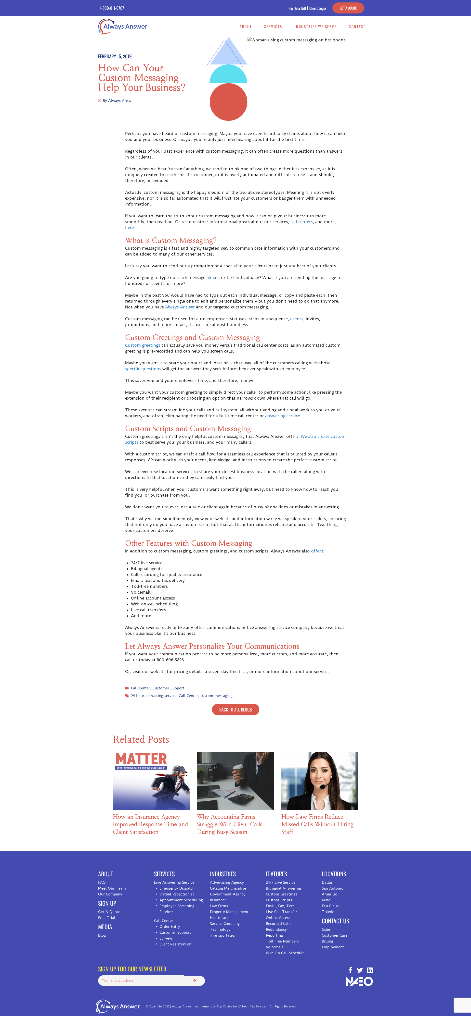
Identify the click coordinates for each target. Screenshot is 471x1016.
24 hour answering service (153, 696)
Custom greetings (142, 345)
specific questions (143, 368)
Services (273, 26)
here (129, 227)
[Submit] (194, 981)
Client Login (317, 8)
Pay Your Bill (297, 8)
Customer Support (168, 688)
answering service (282, 415)
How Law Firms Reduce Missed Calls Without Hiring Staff (317, 824)
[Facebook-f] (350, 970)
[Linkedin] (370, 970)
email (213, 277)
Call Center (140, 688)
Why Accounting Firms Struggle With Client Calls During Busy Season (229, 824)
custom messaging (216, 696)
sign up (107, 903)
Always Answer (180, 307)
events (296, 318)
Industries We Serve (316, 26)
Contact (357, 26)
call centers (301, 221)
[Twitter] (360, 970)
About (246, 26)
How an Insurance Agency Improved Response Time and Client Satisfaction (150, 824)
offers (317, 551)
